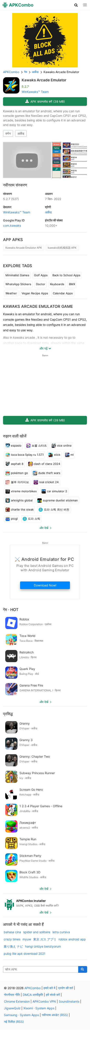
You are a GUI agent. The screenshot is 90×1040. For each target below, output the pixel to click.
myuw (26, 939)
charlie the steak (22, 509)
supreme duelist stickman (60, 500)
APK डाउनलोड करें (47, 101)
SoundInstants (69, 1001)
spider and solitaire (36, 932)
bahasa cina (12, 932)
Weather (11, 293)
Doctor (40, 284)
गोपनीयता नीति (12, 994)
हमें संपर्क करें (53, 994)
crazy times (12, 939)
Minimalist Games (17, 275)
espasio (16, 445)
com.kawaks (12, 225)
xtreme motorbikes (24, 491)
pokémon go (19, 473)
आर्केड (20, 133)
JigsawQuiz (12, 1008)
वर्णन (8, 133)
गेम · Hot (11, 609)
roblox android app (72, 939)
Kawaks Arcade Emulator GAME (38, 306)
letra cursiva (61, 932)
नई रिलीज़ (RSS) (14, 1021)
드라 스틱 (34, 518)
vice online (64, 445)
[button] (76, 5)
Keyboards (57, 284)
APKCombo (11, 72)
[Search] (82, 969)
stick (57, 454)
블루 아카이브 (20, 482)
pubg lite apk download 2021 (24, 953)
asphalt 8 (17, 464)
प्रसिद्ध (8, 714)
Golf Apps (41, 275)
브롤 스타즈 (39, 445)
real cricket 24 (49, 482)
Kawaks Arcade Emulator (44, 80)
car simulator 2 (57, 491)
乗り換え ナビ (13, 946)
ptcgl (14, 518)
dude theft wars (49, 473)
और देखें (44, 528)
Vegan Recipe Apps (35, 293)
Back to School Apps (66, 275)
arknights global (22, 500)
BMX (72, 284)
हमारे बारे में (49, 988)
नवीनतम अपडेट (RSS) (55, 1015)
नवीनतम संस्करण (15, 185)
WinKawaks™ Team (35, 92)
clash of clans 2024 (47, 464)
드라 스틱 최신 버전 (56, 509)
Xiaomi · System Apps (38, 1008)
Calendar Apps (63, 293)
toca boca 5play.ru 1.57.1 (27, 454)
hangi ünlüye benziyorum (43, 946)
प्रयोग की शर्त (65, 988)
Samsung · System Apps (21, 1015)
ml (72, 454)
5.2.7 (11, 199)
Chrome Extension (17, 1001)
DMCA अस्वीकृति (33, 994)
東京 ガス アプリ (44, 939)
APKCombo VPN (44, 1001)
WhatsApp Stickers (18, 284)
